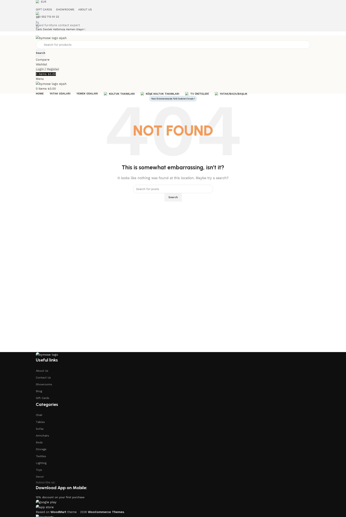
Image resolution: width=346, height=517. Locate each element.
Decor (40, 476)
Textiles (41, 456)
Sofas (40, 428)
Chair (39, 415)
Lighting (41, 463)
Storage (41, 449)
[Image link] (47, 354)
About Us (42, 370)
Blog (39, 391)
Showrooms (44, 384)
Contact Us (43, 377)
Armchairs (42, 435)
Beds (39, 442)
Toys (39, 469)
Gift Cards (42, 398)
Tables (40, 422)
